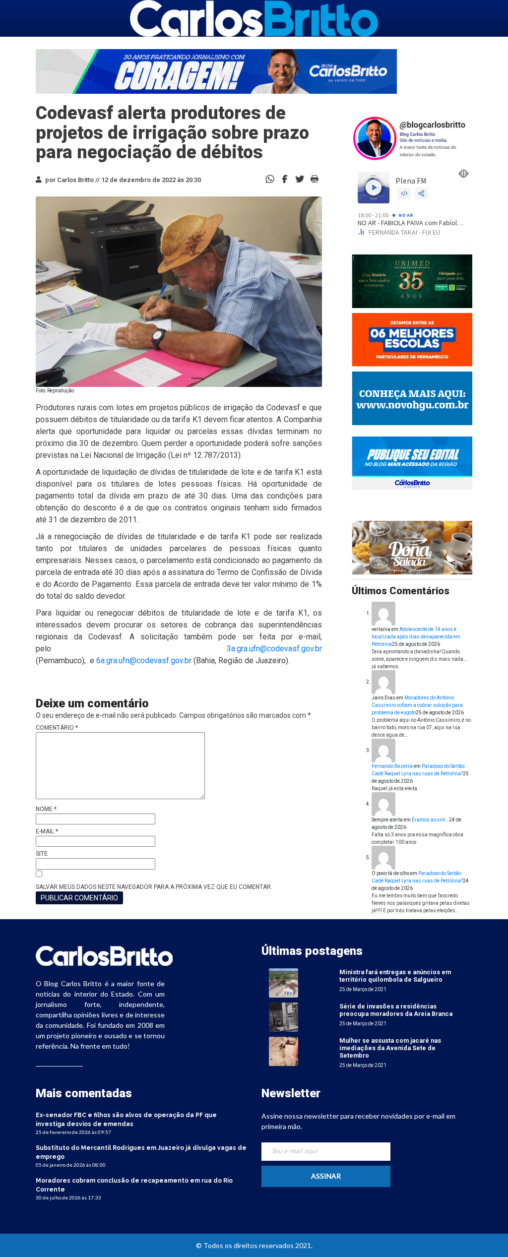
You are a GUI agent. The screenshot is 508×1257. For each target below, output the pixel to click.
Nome (46, 809)
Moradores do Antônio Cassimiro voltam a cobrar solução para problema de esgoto (417, 705)
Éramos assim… (430, 819)
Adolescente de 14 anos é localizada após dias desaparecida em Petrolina (416, 637)
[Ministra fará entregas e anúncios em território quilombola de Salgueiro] (283, 982)
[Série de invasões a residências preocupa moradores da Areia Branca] (283, 1016)
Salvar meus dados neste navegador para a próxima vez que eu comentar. (154, 886)
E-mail (47, 831)
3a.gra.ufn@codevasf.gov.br (274, 648)
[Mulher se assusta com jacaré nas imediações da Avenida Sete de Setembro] (283, 1051)
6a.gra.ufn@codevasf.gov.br (143, 660)
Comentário (57, 727)
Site (42, 853)
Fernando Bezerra (392, 766)
